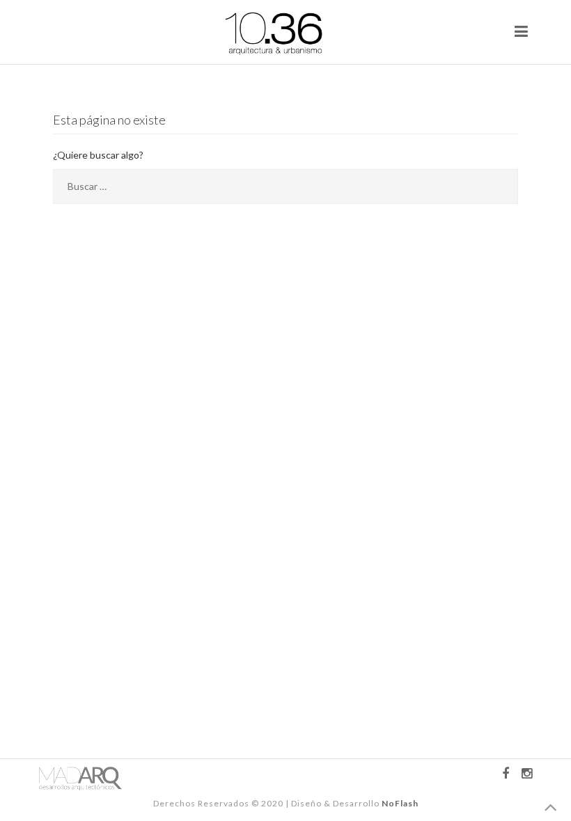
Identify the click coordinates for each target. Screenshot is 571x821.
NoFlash (400, 803)
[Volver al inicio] (550, 808)
